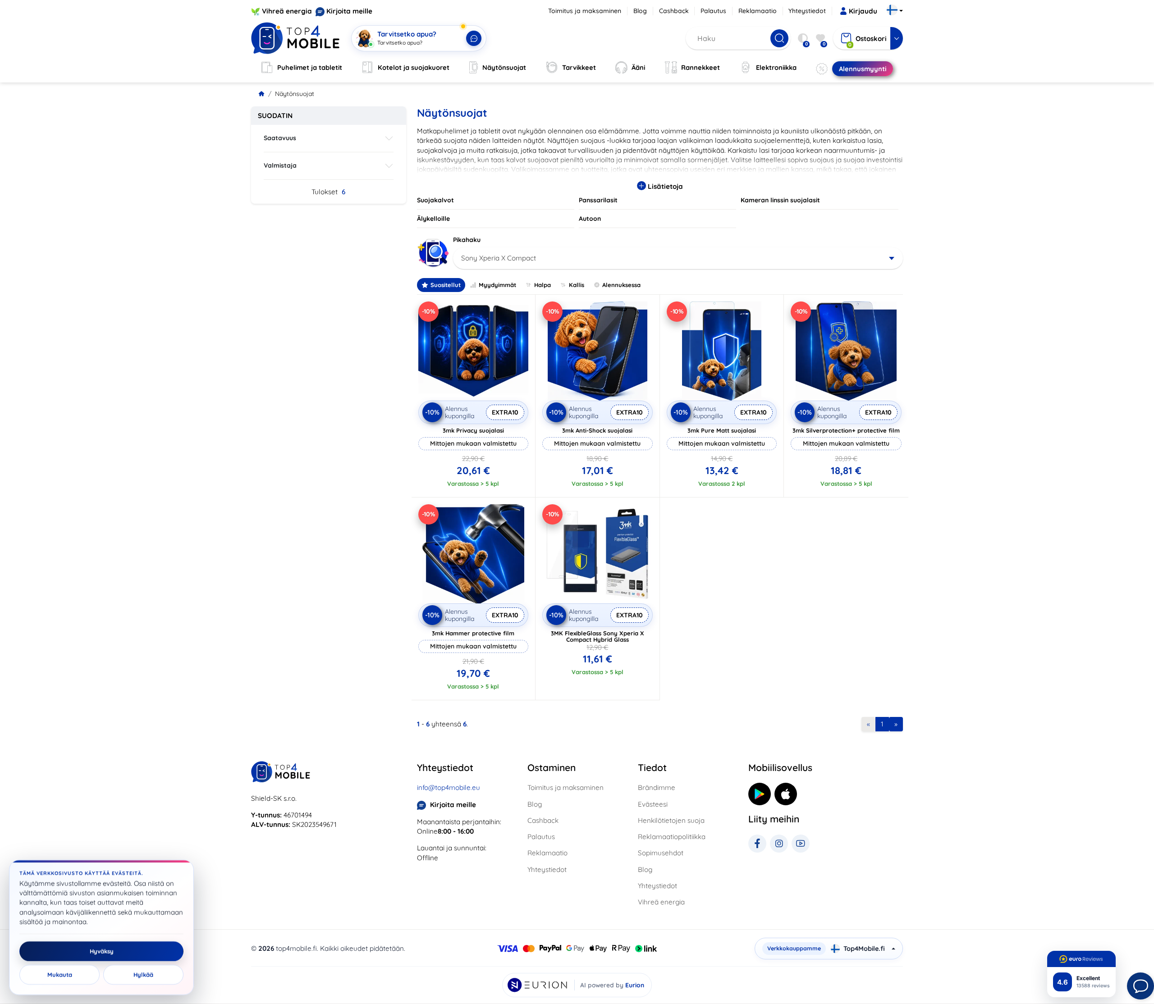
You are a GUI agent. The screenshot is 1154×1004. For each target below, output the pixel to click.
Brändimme (656, 787)
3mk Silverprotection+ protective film (846, 430)
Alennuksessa (621, 284)
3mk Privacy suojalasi (473, 430)
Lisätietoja (664, 186)
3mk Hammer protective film (473, 633)
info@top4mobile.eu (448, 787)
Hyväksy (102, 951)
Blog (640, 11)
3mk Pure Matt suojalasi (721, 430)
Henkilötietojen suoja (671, 820)
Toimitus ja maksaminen (584, 11)
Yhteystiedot (807, 11)
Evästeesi (653, 804)
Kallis (576, 284)
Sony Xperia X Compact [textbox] (498, 258)
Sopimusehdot (660, 853)
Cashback (674, 11)
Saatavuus (280, 138)
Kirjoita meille (349, 11)
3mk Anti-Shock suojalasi (597, 430)
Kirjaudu (863, 11)
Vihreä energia (287, 11)
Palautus (713, 11)
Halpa (542, 284)
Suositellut (445, 284)
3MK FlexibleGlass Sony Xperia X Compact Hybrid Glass (597, 636)
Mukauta (59, 974)
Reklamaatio (757, 11)
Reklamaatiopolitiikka (671, 836)
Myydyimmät (497, 284)
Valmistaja (280, 165)
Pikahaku (467, 240)
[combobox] (678, 258)
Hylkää (143, 974)
